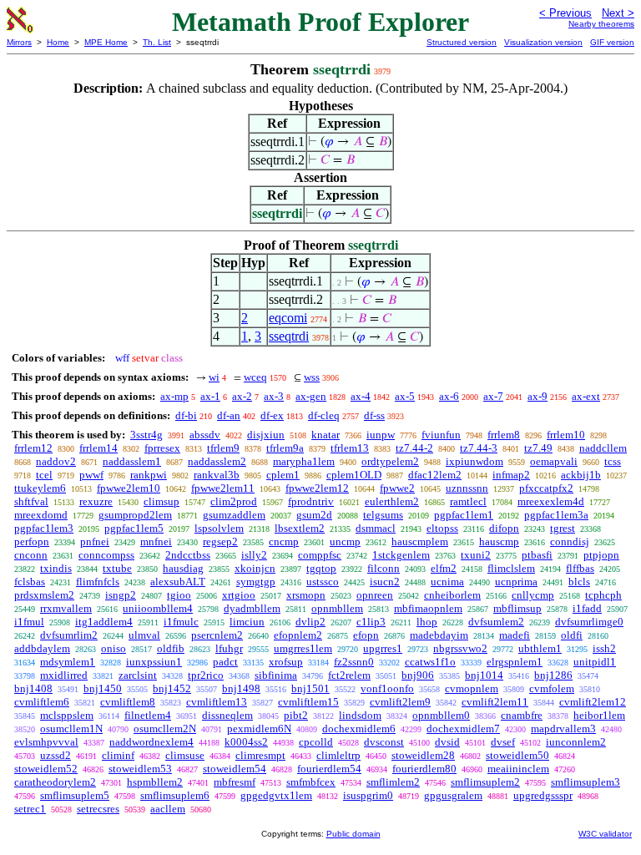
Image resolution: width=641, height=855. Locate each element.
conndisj (569, 541)
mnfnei (156, 541)
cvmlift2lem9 (400, 702)
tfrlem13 (350, 448)
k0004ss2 (246, 742)
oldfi (572, 635)
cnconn (31, 555)
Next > (618, 13)
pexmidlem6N (259, 728)
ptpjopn (601, 555)
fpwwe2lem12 (317, 488)
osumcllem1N (71, 728)
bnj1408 (33, 688)
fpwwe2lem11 (223, 488)
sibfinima (276, 675)
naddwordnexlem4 (151, 742)
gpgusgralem (453, 795)
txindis (56, 568)
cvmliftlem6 (41, 702)
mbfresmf (234, 782)
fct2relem (349, 675)
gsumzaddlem (234, 514)
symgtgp (255, 581)
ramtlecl (468, 501)
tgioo (179, 595)
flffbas (580, 568)
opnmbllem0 (441, 715)
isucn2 (385, 581)
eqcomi (288, 318)
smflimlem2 (393, 782)
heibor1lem (599, 715)
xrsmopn (306, 595)
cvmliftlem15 (308, 702)
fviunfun (441, 434)
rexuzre (96, 501)
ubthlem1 (540, 648)
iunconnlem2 (576, 742)
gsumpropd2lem (135, 514)
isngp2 (120, 595)
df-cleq (324, 415)
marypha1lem (304, 461)
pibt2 (296, 715)
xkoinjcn (255, 568)
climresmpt (260, 755)
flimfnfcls (97, 581)
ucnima (447, 581)
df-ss (374, 415)
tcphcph (603, 595)
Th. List (157, 42)
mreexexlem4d (550, 501)
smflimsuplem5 (74, 795)
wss (312, 377)
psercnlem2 (217, 635)
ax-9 (537, 396)
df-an (228, 415)
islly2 (254, 555)
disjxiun (266, 434)
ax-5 (405, 396)
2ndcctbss (187, 555)
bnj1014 (484, 675)
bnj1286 (553, 675)
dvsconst (384, 742)
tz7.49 (538, 448)
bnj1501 (310, 688)
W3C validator (605, 833)
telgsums (383, 514)
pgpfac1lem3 (43, 528)
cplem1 (283, 474)
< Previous (565, 13)
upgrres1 (382, 648)
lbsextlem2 (300, 528)
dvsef (503, 742)
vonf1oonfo (387, 688)
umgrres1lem (303, 648)
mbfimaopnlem (428, 608)
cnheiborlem (452, 595)
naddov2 (56, 461)
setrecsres (98, 808)
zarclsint (138, 675)
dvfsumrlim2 (69, 635)
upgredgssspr (543, 795)
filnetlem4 (147, 715)
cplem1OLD (353, 474)
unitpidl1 (594, 661)
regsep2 (220, 541)
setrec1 (30, 808)
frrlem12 (33, 448)
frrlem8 (503, 434)
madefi (514, 635)
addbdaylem (42, 648)
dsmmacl (376, 528)
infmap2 (511, 474)
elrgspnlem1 (515, 661)
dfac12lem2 (435, 474)
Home (58, 42)
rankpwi (148, 474)
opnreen (374, 595)
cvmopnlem (471, 688)
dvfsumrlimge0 (589, 621)
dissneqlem (227, 715)
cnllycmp (533, 595)
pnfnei (94, 541)
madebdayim (439, 635)
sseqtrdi (289, 336)
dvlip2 (310, 621)
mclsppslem (66, 715)
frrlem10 (566, 434)
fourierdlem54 (329, 768)
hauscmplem (419, 541)
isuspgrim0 (368, 795)
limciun (247, 621)
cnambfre (522, 715)
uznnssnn (467, 488)
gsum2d (314, 514)
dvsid (447, 742)
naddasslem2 (217, 461)
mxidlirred (64, 675)
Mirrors (19, 42)
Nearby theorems (601, 23)
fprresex (162, 448)
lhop (426, 621)
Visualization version (543, 42)
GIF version (612, 42)
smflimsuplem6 (174, 795)
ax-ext (586, 396)
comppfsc (319, 555)
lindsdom (360, 715)
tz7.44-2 (414, 448)
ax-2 (242, 396)
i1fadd (587, 608)
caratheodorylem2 (55, 782)
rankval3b (217, 474)
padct (225, 661)
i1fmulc (181, 621)
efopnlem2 (298, 635)
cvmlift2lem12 (592, 702)
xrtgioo (238, 595)
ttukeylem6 (40, 488)
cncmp (284, 541)
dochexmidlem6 (359, 728)
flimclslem (511, 568)
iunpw (380, 434)
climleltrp (338, 755)
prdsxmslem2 (44, 595)
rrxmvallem (66, 608)
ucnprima (516, 581)
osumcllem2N (165, 728)
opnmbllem (337, 608)
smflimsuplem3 (585, 782)
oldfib (170, 648)
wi (214, 377)
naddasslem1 (132, 461)
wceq (255, 377)
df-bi (186, 415)
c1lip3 (371, 621)
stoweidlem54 (234, 768)
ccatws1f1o (430, 661)
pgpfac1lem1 (463, 514)
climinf (118, 755)
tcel (44, 474)
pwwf (91, 474)
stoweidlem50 (517, 755)
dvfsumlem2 (496, 621)
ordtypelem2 (390, 461)
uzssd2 (55, 755)
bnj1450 (102, 688)
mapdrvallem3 (563, 728)
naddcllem (603, 448)
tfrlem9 (223, 448)
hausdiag (183, 568)
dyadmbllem (252, 608)
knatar (325, 434)
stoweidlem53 (140, 768)
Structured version (461, 42)
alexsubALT (177, 581)
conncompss (106, 555)
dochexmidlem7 (463, 728)
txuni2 (476, 555)
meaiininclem (518, 768)
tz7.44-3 (478, 448)
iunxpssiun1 (154, 661)
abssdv (204, 434)
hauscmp (499, 541)
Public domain (353, 833)
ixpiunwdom (474, 461)
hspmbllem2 (155, 782)
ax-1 (210, 396)
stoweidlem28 (423, 755)
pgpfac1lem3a (556, 514)
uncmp (345, 541)
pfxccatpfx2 (546, 488)
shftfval (31, 501)
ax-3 (274, 396)
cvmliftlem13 (216, 702)
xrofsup (286, 661)
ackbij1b (581, 474)
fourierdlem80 (424, 768)
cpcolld (316, 742)
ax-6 (449, 396)
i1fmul (29, 621)
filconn (383, 568)
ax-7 (493, 396)
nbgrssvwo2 (460, 648)
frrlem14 (98, 448)
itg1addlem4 (104, 621)
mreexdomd (41, 514)
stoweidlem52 (46, 768)
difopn (504, 528)
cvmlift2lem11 (495, 702)
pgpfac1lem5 (134, 528)
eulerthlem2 (392, 501)
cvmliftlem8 (127, 702)
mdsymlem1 (67, 661)
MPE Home (106, 42)
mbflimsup (517, 608)
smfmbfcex (311, 782)
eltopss (442, 528)
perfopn (31, 541)
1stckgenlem (401, 555)
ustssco (322, 581)
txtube (117, 568)
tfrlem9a (285, 448)
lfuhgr (229, 648)
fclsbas (29, 581)
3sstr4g (146, 434)
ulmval (144, 635)
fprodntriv (311, 501)
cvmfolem (551, 688)
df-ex (272, 415)
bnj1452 (172, 688)
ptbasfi (537, 555)
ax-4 (361, 396)
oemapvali (554, 461)
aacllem (167, 808)
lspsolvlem (219, 528)
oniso (113, 648)
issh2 (604, 648)
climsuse (184, 755)
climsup (161, 501)
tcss (612, 461)
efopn (366, 635)
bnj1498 (241, 688)
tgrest (562, 528)
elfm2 (444, 568)
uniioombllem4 (158, 608)
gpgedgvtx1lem (276, 795)
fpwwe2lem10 (128, 488)
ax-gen (310, 396)
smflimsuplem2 (485, 782)
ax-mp (174, 396)
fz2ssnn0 (354, 661)
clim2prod (233, 501)
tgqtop (321, 568)
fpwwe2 (397, 488)
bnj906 (417, 675)
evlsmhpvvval (46, 742)
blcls (579, 581)
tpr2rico (206, 675)
